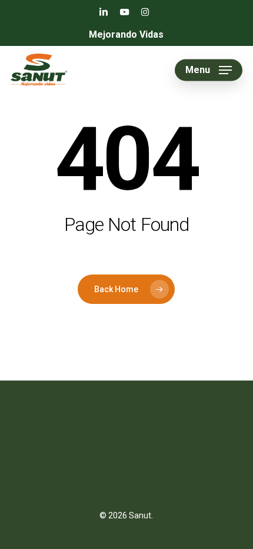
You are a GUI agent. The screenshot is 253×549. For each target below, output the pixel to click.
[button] (208, 70)
